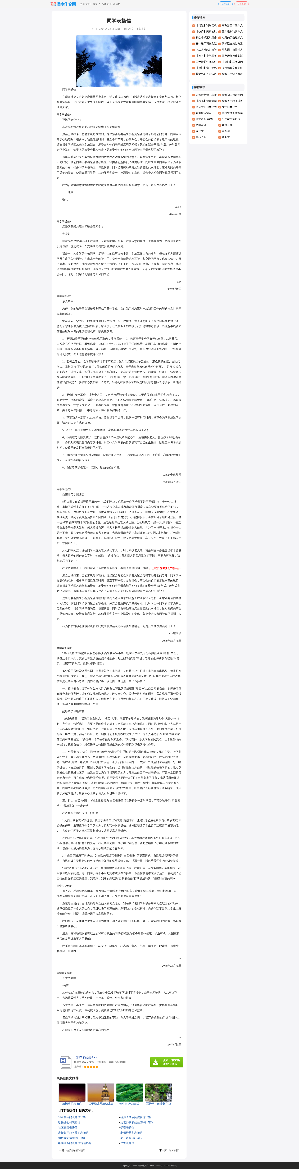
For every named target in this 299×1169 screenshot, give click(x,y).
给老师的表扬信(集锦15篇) (136, 1122)
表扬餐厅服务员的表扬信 (73, 1132)
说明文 (226, 137)
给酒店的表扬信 (75, 1150)
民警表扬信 (127, 1143)
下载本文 (141, 29)
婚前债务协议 (203, 113)
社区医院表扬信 (68, 1127)
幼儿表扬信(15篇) (131, 1137)
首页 (95, 4)
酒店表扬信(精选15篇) (71, 1137)
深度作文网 (143, 1165)
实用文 (105, 4)
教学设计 (201, 125)
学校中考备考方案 (232, 113)
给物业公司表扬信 (69, 1122)
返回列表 (174, 1150)
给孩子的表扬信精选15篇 (135, 1117)
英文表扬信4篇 (204, 119)
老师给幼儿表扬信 (131, 1132)
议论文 (200, 131)
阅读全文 (129, 29)
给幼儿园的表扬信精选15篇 (74, 1143)
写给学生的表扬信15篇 (72, 1117)
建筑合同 (227, 125)
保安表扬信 (127, 1127)
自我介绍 (201, 137)
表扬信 (116, 4)
